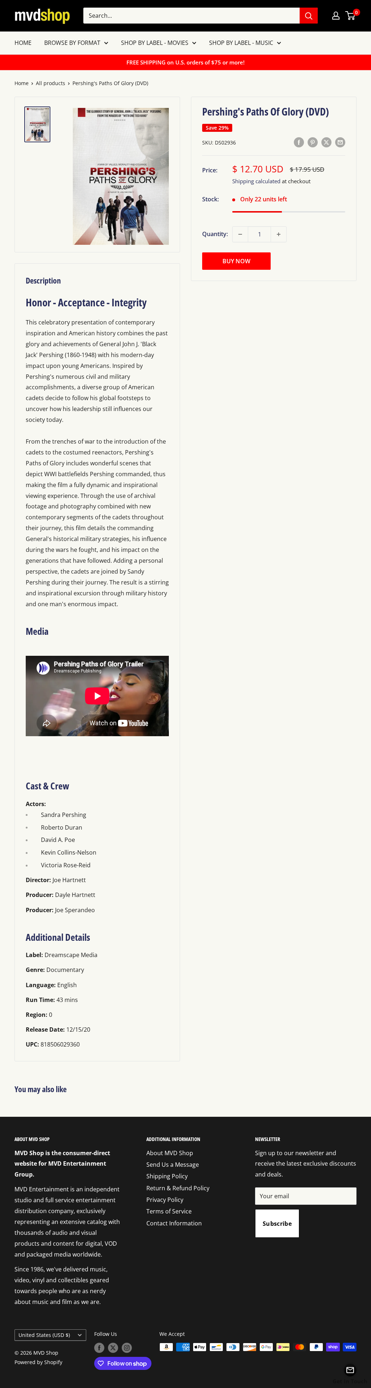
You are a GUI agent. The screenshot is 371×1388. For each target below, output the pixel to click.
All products (50, 83)
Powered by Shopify (38, 1362)
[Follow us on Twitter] (113, 1348)
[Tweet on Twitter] (326, 142)
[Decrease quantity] (240, 234)
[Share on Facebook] (299, 142)
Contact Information (174, 1223)
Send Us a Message (172, 1165)
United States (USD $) (44, 1335)
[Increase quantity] (278, 234)
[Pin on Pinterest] (313, 142)
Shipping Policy (167, 1176)
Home (21, 83)
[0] (350, 15)
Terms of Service (169, 1211)
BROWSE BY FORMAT (72, 43)
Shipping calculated (256, 181)
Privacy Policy (164, 1200)
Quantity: (215, 234)
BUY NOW (236, 261)
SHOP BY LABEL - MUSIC (241, 43)
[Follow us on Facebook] (99, 1348)
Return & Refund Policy (177, 1188)
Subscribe (277, 1224)
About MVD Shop (169, 1153)
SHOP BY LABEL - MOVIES (154, 43)
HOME (23, 43)
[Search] (309, 16)
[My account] (335, 16)
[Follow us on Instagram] (127, 1348)
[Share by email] (340, 142)
